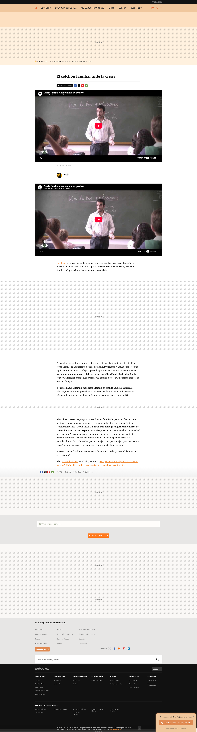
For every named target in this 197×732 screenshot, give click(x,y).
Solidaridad (89, 472)
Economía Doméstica (65, 634)
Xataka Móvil (39, 684)
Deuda (59, 644)
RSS (119, 648)
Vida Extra (57, 684)
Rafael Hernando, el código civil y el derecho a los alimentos (95, 465)
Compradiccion (134, 687)
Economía (39, 629)
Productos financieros (87, 634)
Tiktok (73, 61)
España (122, 8)
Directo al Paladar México (97, 710)
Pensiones (57, 61)
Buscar (158, 659)
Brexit (37, 639)
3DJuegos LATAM (60, 709)
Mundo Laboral (41, 634)
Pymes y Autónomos (152, 685)
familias (78, 472)
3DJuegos (57, 680)
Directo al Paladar (97, 680)
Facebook (161, 8)
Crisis (111, 8)
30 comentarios (66, 86)
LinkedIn (128, 648)
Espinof (75, 684)
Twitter (156, 8)
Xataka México (40, 709)
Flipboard (152, 8)
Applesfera (39, 687)
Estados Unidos (63, 639)
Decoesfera (133, 684)
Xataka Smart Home (42, 691)
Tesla (66, 61)
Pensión (82, 61)
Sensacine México (79, 709)
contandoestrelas (70, 461)
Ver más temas (42, 649)
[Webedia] (157, 1)
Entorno (68, 472)
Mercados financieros (92, 8)
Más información (115, 729)
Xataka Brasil (39, 712)
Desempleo (136, 8)
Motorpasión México (114, 710)
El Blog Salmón (153, 680)
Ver (99, 535)
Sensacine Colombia (76, 713)
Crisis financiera (41, 644)
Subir (155, 669)
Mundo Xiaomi (40, 694)
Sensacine (76, 680)
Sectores (46, 8)
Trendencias (133, 680)
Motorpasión (114, 680)
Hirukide (61, 263)
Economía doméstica (65, 8)
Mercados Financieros (87, 629)
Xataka (37, 680)
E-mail (86, 85)
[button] (66, 174)
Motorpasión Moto (116, 684)
